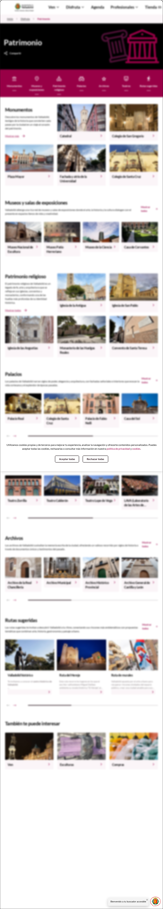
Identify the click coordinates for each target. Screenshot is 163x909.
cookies (136, 448)
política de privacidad (118, 448)
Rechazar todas (95, 458)
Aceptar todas (67, 458)
